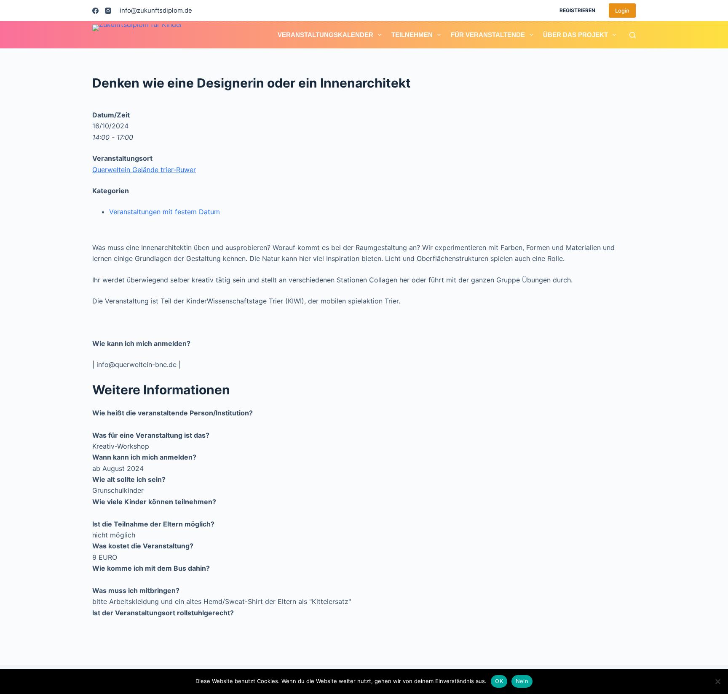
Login (622, 10)
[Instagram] (108, 11)
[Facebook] (95, 11)
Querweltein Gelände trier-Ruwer (144, 169)
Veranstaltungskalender (325, 34)
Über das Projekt (575, 34)
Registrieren (577, 10)
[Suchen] (632, 35)
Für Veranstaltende (488, 34)
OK (499, 681)
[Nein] (717, 681)
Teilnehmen (412, 34)
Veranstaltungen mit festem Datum (164, 211)
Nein (522, 681)
